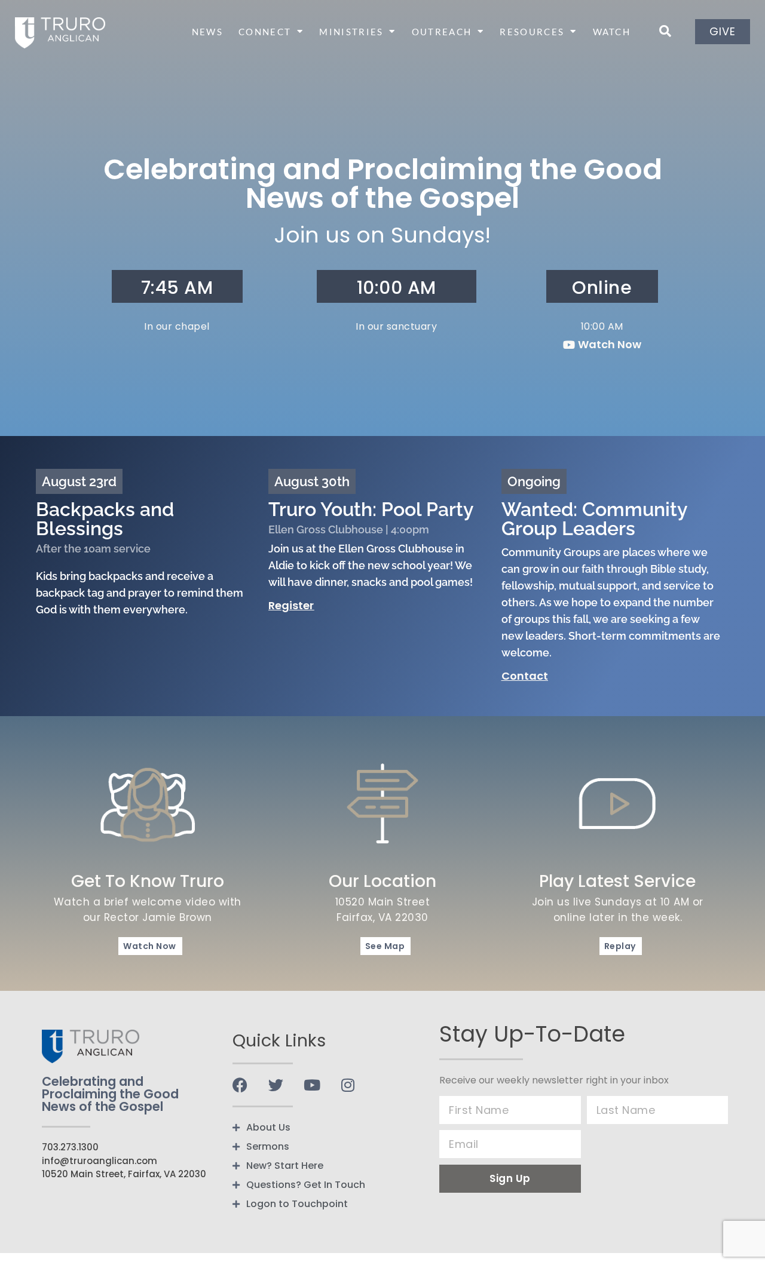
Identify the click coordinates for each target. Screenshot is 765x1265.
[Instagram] (347, 1084)
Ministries (351, 31)
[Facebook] (239, 1084)
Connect (264, 31)
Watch (612, 31)
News (207, 31)
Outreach (442, 31)
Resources (532, 31)
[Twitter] (275, 1084)
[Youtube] (311, 1084)
